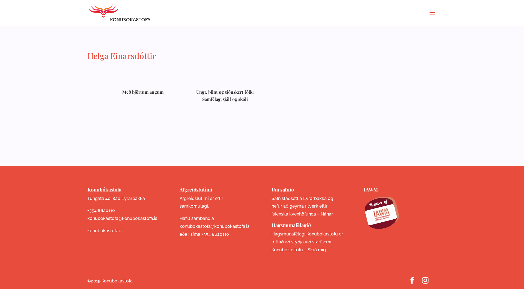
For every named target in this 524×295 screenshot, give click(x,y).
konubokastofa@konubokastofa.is (122, 218)
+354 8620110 (101, 210)
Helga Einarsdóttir (121, 55)
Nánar (327, 214)
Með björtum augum (142, 92)
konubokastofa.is (105, 230)
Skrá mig (317, 249)
